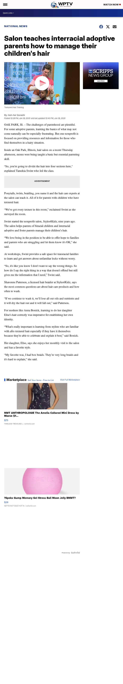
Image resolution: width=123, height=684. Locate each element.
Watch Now (111, 4)
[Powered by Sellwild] (75, 553)
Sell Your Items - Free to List (41, 380)
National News (15, 26)
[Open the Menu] (5, 4)
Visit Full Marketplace (70, 380)
